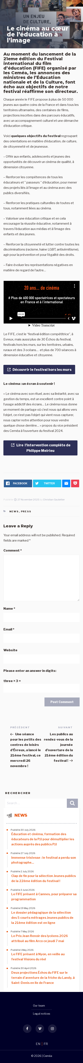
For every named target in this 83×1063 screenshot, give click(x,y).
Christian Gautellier (54, 499)
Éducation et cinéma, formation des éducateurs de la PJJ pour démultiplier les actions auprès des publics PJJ (42, 839)
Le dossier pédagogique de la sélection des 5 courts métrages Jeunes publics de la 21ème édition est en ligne (42, 918)
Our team (39, 1005)
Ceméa (47, 1055)
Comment (12, 550)
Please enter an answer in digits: (29, 671)
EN (38, 1044)
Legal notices (41, 1013)
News (14, 511)
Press (26, 511)
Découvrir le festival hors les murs (42, 370)
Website (10, 650)
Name (9, 609)
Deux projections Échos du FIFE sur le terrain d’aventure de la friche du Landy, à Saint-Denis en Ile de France (43, 978)
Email (8, 629)
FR (46, 1044)
